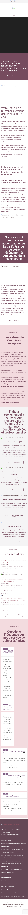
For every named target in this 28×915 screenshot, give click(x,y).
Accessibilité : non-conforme (14, 906)
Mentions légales (6, 890)
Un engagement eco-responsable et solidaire (14, 904)
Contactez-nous (6, 881)
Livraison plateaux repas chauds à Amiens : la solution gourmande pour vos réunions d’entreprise (13, 863)
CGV (25, 902)
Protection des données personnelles (12, 896)
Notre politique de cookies (9, 893)
